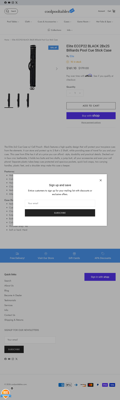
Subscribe (60, 212)
